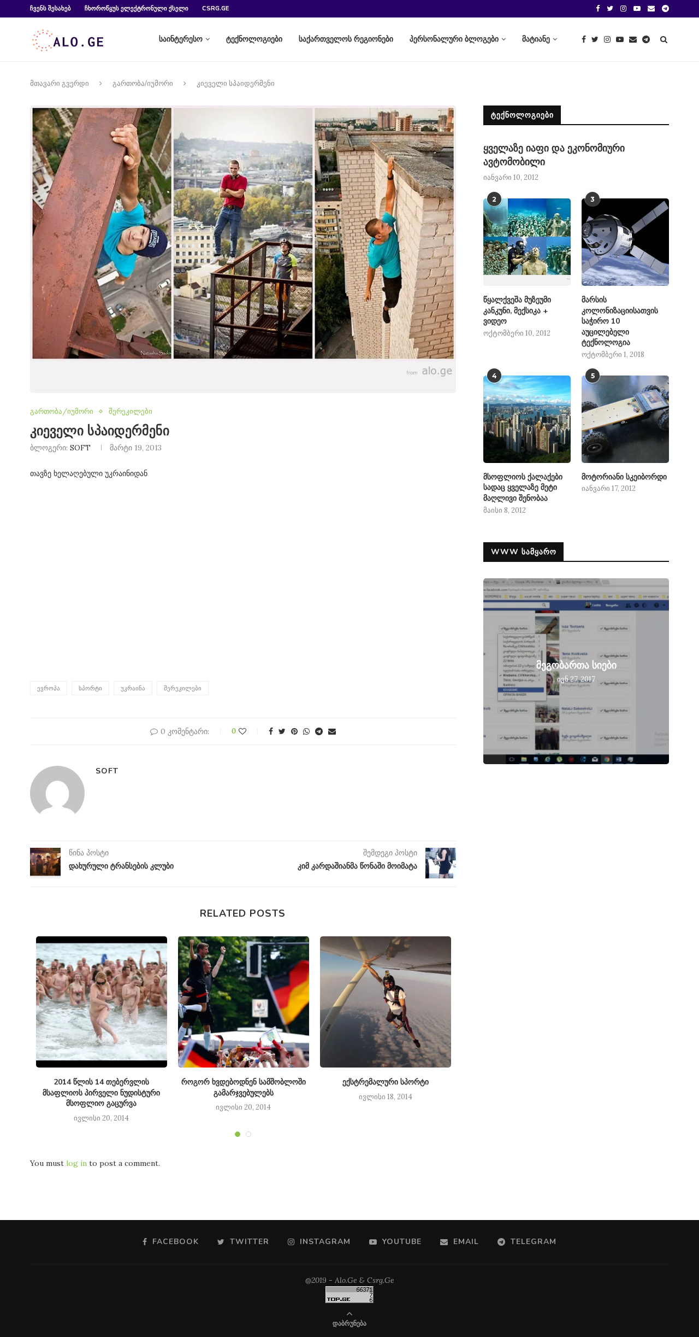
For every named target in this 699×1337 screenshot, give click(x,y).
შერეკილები (130, 411)
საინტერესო (181, 39)
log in (76, 1163)
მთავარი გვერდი (59, 84)
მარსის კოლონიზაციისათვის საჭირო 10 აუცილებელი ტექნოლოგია (620, 321)
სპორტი (90, 688)
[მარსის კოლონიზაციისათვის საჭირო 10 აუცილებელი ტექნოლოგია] (625, 242)
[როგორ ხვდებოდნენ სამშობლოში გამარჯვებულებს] (243, 1002)
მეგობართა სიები (576, 665)
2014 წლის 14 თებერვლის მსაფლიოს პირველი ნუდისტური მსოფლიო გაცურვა (101, 1093)
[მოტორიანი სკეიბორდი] (625, 419)
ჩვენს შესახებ (50, 8)
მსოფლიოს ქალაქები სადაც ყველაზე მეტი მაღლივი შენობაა (522, 487)
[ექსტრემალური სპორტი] (385, 1002)
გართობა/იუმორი (142, 84)
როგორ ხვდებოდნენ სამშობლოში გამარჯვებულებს (243, 1087)
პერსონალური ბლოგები (454, 39)
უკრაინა (133, 688)
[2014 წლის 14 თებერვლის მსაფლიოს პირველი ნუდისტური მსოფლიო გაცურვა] (101, 1002)
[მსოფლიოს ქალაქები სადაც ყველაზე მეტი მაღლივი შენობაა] (527, 419)
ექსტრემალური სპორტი (385, 1082)
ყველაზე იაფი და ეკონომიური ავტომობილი (554, 155)
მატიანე (536, 39)
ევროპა (48, 688)
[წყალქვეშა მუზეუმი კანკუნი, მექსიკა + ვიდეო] (527, 242)
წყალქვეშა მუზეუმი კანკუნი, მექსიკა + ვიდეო (517, 310)
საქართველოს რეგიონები (346, 39)
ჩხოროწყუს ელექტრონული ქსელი (136, 8)
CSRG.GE (215, 8)
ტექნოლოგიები (254, 39)
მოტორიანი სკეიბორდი (624, 477)
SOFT (80, 448)
